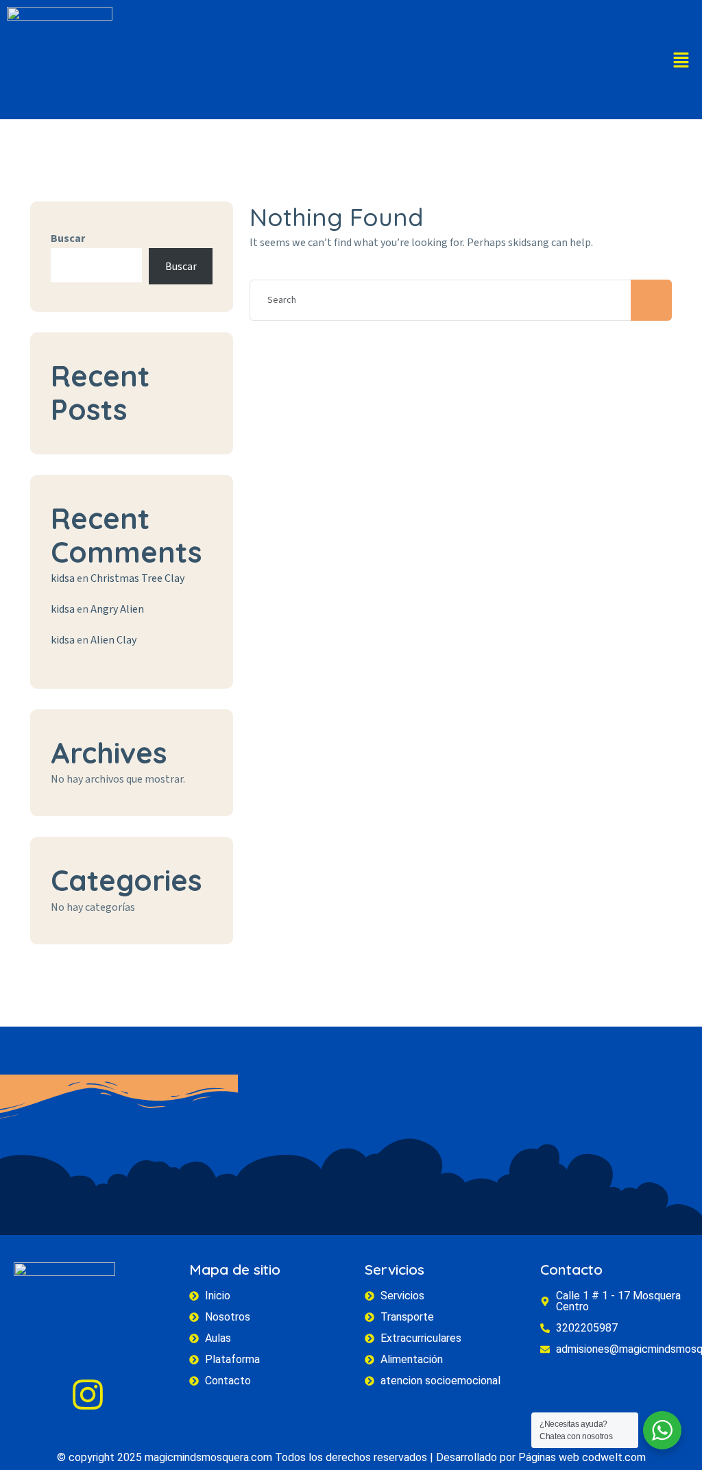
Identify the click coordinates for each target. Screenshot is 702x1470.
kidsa (63, 578)
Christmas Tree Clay (137, 578)
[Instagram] (88, 1394)
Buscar (68, 238)
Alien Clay (113, 640)
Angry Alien (117, 609)
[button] (681, 60)
